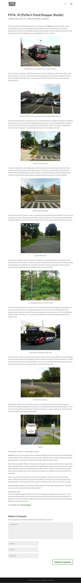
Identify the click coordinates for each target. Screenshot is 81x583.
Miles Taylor (14, 19)
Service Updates (26, 505)
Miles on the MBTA (34, 19)
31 (41, 28)
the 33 (49, 26)
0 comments (45, 19)
